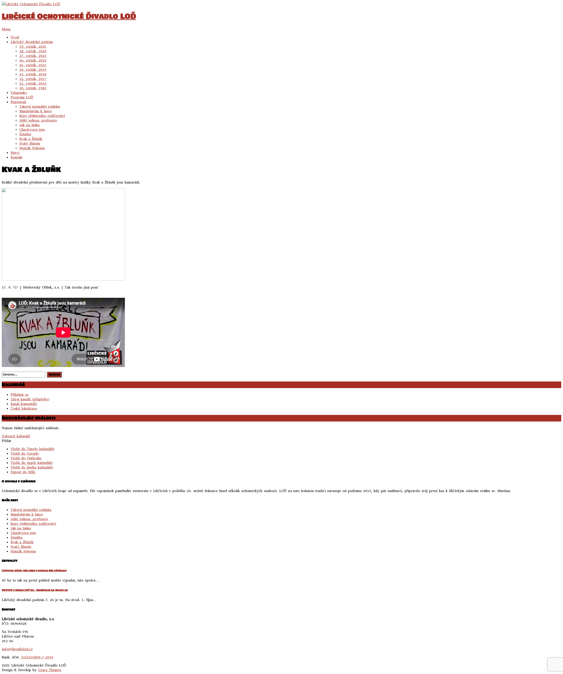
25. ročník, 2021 (32, 65)
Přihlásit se (19, 394)
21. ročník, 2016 (32, 83)
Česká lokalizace (24, 408)
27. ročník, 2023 (32, 55)
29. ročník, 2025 (32, 46)
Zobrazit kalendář (16, 436)
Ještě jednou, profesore (38, 120)
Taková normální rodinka (39, 106)
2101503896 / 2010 (37, 657)
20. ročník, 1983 (32, 88)
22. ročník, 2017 (32, 78)
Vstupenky (19, 92)
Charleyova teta (32, 129)
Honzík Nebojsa (32, 148)
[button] (6, 440)
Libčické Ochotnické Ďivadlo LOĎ (69, 16)
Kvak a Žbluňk (30, 138)
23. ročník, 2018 (32, 74)
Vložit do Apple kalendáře (32, 462)
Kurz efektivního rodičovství (42, 115)
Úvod (15, 37)
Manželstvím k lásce (35, 111)
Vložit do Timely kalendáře (32, 449)
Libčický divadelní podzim (32, 42)
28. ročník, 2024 (32, 51)
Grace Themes (49, 670)
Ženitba (25, 134)
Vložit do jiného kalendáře (32, 467)
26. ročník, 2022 (32, 60)
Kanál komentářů (24, 403)
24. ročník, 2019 (32, 69)
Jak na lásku (29, 125)
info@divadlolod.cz (17, 649)
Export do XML (23, 472)
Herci (15, 152)
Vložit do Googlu (24, 453)
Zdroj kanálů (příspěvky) (30, 399)
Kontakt (16, 157)
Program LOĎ (22, 97)
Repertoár (18, 102)
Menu (6, 29)
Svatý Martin (29, 143)
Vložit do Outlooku (26, 458)
